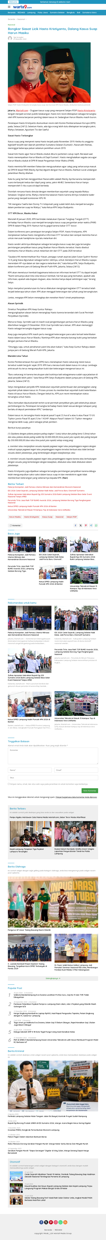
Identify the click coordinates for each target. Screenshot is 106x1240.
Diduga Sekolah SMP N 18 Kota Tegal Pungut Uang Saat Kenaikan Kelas (44, 1032)
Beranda (48, 1230)
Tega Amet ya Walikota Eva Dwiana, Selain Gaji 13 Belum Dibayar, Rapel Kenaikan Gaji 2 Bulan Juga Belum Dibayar (54, 1023)
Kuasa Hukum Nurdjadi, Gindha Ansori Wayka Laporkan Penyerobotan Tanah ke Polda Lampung (74, 851)
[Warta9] (22, 7)
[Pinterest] (51, 1222)
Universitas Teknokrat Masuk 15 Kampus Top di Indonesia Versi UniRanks (39, 510)
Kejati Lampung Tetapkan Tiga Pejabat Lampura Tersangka (27, 850)
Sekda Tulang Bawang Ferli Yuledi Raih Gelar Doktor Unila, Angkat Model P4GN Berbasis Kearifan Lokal (58, 1199)
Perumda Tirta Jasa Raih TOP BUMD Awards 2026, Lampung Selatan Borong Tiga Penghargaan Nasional (49, 501)
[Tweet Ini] (81, 525)
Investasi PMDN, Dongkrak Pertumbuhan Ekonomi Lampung (33, 1130)
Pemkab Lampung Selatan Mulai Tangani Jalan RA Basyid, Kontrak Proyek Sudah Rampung (47, 1116)
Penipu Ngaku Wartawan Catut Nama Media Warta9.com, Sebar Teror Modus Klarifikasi (47, 817)
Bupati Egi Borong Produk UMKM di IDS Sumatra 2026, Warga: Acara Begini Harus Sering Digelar (49, 1123)
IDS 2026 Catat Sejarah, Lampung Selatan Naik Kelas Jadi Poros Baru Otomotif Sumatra (46, 491)
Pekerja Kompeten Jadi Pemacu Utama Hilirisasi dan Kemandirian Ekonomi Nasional (44, 487)
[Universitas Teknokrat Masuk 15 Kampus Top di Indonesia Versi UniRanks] (84, 574)
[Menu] (9, 7)
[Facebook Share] (75, 525)
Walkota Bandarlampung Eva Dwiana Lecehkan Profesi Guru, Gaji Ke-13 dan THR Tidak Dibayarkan (51, 996)
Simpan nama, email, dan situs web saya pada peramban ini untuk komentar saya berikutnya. (49, 784)
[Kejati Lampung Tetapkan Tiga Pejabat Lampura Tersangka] (30, 834)
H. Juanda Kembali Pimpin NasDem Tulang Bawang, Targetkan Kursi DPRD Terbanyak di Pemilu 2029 (27, 966)
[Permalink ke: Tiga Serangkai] (10, 38)
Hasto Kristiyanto (31, 517)
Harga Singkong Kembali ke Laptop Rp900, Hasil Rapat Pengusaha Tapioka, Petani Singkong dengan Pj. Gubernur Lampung (54, 1014)
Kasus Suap (47, 517)
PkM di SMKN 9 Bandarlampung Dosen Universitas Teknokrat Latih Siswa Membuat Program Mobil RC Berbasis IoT (56, 1041)
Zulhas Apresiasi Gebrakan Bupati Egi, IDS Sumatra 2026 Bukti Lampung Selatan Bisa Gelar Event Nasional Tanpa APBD (50, 495)
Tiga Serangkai (18, 37)
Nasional (11, 25)
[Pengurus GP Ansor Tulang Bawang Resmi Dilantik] (53, 902)
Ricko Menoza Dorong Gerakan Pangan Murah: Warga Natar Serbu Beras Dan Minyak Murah (48, 1144)
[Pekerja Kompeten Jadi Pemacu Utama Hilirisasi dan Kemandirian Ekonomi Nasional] (22, 544)
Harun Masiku (15, 517)
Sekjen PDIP (72, 517)
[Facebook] (41, 1222)
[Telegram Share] (91, 525)
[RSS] (65, 1222)
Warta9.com (22, 110)
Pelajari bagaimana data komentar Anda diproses (76, 797)
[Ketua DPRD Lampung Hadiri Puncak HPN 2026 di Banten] (53, 572)
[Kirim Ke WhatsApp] (96, 525)
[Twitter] (46, 1222)
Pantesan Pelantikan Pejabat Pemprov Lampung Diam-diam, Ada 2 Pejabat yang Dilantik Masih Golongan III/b (55, 1005)
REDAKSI (58, 1230)
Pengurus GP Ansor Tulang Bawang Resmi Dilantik (29, 930)
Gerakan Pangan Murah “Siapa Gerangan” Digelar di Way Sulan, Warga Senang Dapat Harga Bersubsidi (48, 1152)
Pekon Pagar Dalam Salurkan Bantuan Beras (27, 1137)
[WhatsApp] (60, 1222)
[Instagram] (56, 1222)
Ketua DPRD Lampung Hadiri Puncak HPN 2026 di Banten (32, 506)
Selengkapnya (52, 978)
